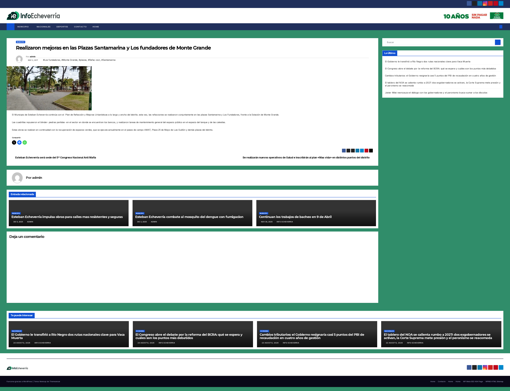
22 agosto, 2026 (394, 343)
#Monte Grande (69, 60)
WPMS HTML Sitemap (494, 381)
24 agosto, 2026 (22, 343)
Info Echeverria (285, 222)
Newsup (43, 381)
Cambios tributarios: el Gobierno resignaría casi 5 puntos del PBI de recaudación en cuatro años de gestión (440, 75)
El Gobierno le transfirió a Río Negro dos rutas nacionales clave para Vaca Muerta (427, 61)
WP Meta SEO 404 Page (473, 381)
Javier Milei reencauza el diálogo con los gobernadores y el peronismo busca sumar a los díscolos (436, 92)
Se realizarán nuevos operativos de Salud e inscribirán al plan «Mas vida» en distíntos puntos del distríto (306, 157)
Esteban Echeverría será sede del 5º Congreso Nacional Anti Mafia (55, 157)
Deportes (62, 27)
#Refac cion (94, 60)
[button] (496, 26)
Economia (140, 331)
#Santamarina (108, 60)
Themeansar (55, 381)
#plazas (83, 60)
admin (33, 56)
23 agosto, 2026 (270, 343)
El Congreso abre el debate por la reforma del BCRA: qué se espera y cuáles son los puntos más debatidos (440, 68)
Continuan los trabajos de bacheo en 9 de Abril (295, 217)
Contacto (80, 27)
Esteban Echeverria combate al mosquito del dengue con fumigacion (189, 217)
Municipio (23, 27)
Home (96, 27)
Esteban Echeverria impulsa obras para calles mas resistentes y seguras (67, 217)
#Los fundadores (51, 60)
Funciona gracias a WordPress (20, 381)
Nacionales (44, 27)
